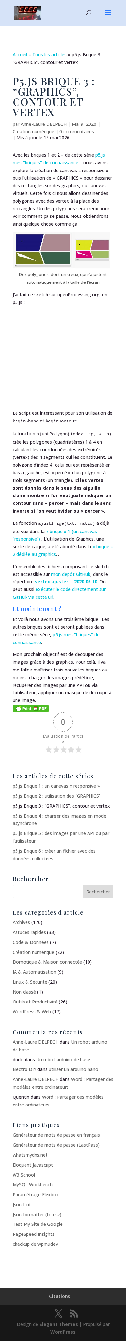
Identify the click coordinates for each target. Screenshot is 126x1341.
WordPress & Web (32, 1011)
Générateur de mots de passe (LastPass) (56, 1145)
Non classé (24, 992)
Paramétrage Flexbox (36, 1194)
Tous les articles (49, 54)
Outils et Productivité (35, 1002)
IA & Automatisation (34, 972)
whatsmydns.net (30, 1155)
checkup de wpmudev (35, 1244)
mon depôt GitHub (70, 574)
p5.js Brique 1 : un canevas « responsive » (56, 786)
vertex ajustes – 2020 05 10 (66, 581)
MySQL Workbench (33, 1184)
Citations (59, 1296)
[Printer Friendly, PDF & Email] (31, 708)
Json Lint (22, 1204)
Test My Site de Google (38, 1224)
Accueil (20, 54)
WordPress (63, 1332)
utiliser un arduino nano (73, 1069)
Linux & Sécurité (30, 982)
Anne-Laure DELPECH (44, 124)
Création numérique (33, 131)
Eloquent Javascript (33, 1165)
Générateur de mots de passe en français (56, 1135)
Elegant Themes (58, 1324)
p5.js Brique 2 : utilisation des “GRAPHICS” (56, 796)
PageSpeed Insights (34, 1234)
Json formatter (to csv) (37, 1214)
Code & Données (31, 942)
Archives (21, 922)
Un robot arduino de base (63, 1060)
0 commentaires (76, 131)
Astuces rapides (29, 932)
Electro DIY (24, 1069)
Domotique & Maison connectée (47, 962)
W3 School (24, 1175)
